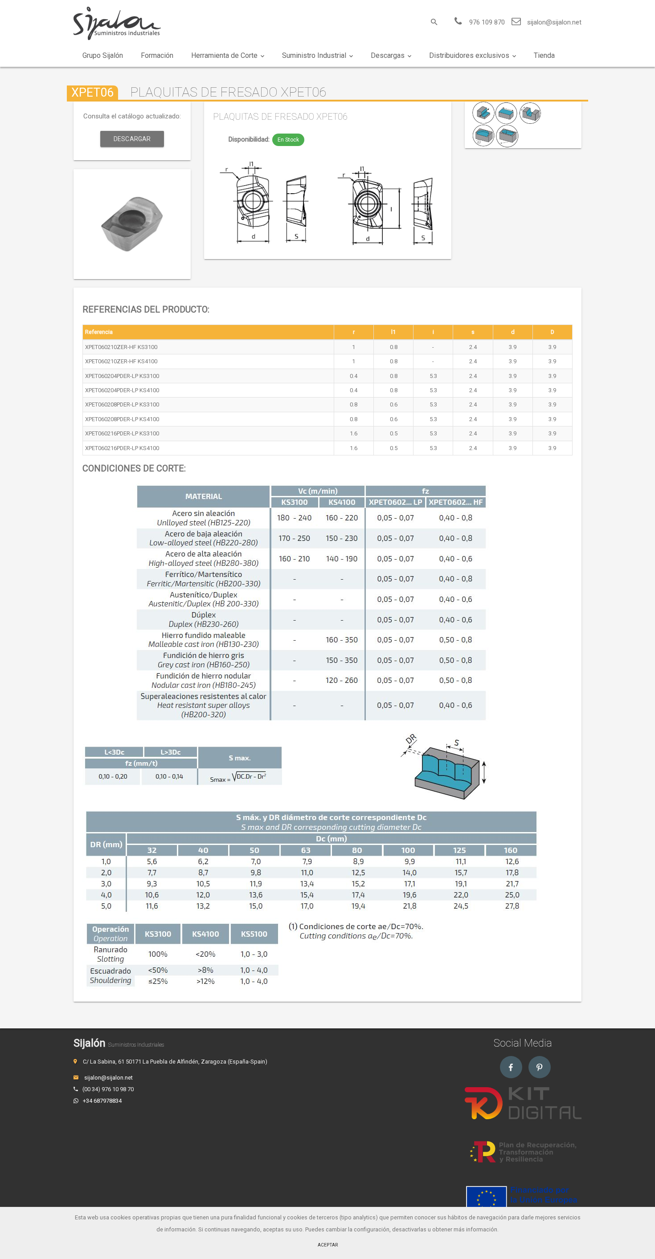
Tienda (544, 55)
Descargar (132, 138)
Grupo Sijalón (102, 55)
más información (475, 1229)
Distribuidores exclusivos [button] (469, 55)
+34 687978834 (102, 1100)
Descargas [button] (388, 55)
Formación (157, 55)
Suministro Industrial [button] (314, 55)
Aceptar (328, 1245)
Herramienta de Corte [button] (224, 55)
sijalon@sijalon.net (554, 22)
